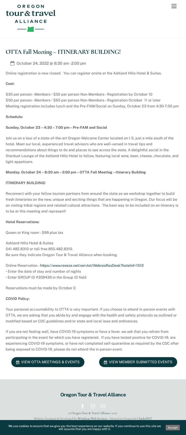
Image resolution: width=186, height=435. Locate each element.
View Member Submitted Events (140, 362)
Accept (173, 427)
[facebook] (82, 406)
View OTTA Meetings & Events (50, 362)
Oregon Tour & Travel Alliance (91, 413)
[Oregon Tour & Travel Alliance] (31, 30)
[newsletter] (103, 406)
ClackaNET (144, 418)
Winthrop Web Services (92, 418)
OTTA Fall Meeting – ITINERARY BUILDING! (63, 52)
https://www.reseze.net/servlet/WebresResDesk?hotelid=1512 (92, 265)
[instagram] (92, 406)
